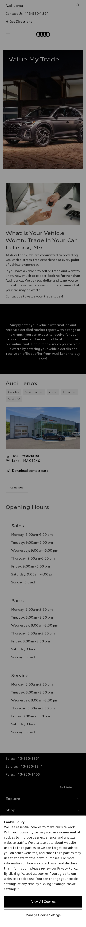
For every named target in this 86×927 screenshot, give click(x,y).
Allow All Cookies (43, 901)
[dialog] (43, 871)
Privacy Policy (67, 868)
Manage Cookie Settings (43, 915)
